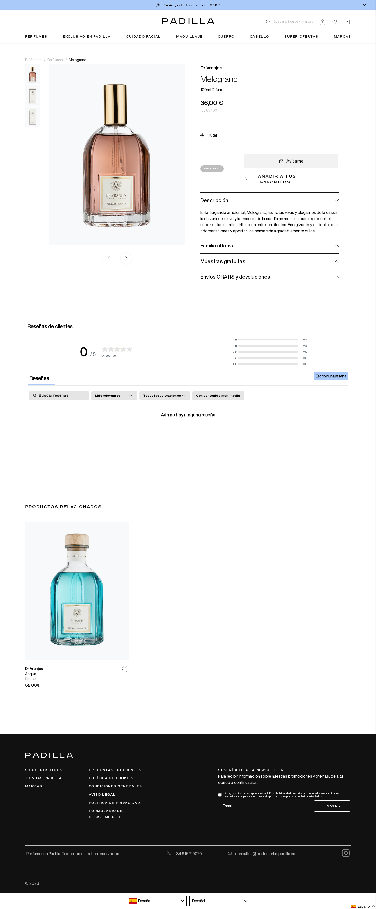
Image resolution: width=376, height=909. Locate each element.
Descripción (214, 200)
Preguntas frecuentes (115, 770)
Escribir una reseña (331, 376)
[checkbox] (218, 395)
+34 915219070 (187, 854)
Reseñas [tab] (41, 378)
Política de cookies (111, 778)
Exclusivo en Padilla (87, 36)
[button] (125, 258)
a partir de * (192, 5)
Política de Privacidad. (278, 793)
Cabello (259, 36)
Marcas (342, 36)
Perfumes (36, 36)
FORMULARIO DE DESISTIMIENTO (106, 814)
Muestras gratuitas (222, 261)
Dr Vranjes (33, 59)
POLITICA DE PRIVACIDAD (114, 803)
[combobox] (156, 901)
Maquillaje (189, 36)
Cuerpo (226, 36)
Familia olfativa (217, 245)
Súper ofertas (301, 36)
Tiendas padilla (43, 778)
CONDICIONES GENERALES (115, 786)
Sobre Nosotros (43, 770)
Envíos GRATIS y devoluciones (235, 276)
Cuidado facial (143, 36)
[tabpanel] (188, 430)
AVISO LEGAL (102, 794)
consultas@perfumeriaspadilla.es (264, 854)
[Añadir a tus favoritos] (125, 669)
